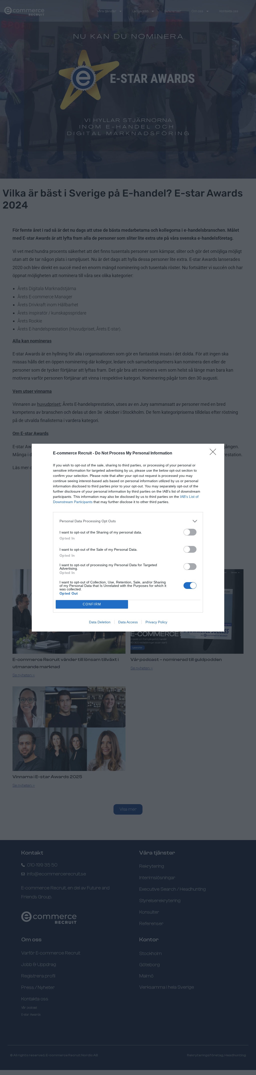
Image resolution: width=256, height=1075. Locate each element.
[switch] (190, 532)
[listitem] (128, 521)
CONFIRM (92, 604)
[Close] (214, 453)
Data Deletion (99, 622)
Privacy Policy (156, 622)
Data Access (128, 622)
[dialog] (128, 538)
